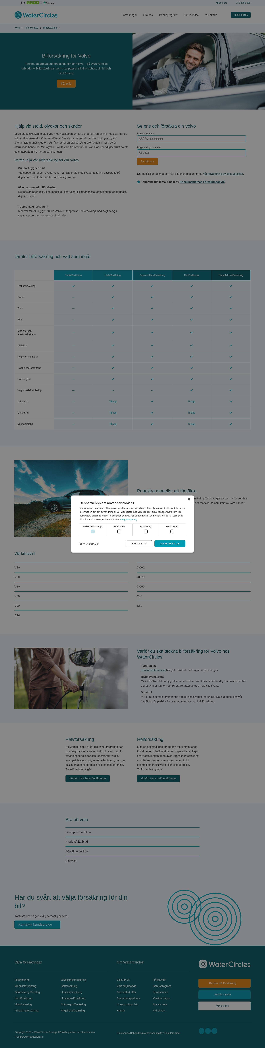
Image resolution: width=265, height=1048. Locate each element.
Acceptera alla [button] (170, 543)
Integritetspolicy (128, 519)
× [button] (189, 499)
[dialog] (132, 524)
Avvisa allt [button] (139, 543)
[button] (89, 543)
